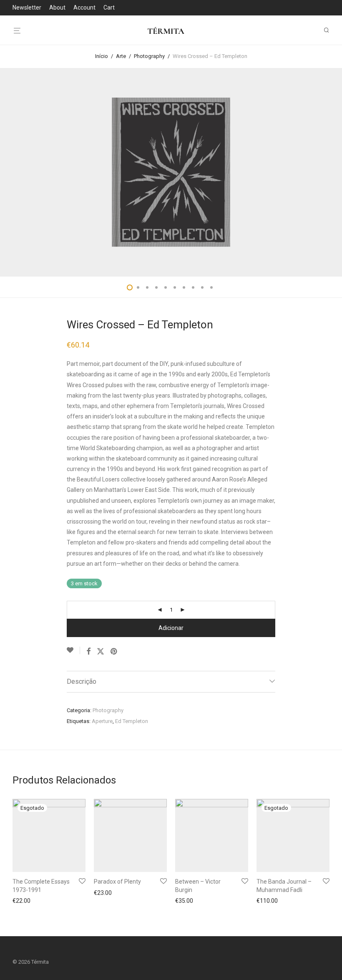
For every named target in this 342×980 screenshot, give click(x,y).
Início (101, 56)
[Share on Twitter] (100, 651)
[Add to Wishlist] (73, 650)
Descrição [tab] (81, 681)
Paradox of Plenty (117, 881)
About (57, 7)
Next (328, 172)
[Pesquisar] (329, 30)
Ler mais (21, 900)
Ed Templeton (131, 721)
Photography (149, 56)
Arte (121, 56)
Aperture (102, 721)
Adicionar (171, 628)
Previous (14, 172)
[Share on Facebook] (88, 651)
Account (84, 7)
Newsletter (27, 7)
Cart (109, 7)
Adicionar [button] (103, 893)
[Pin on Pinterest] (114, 651)
